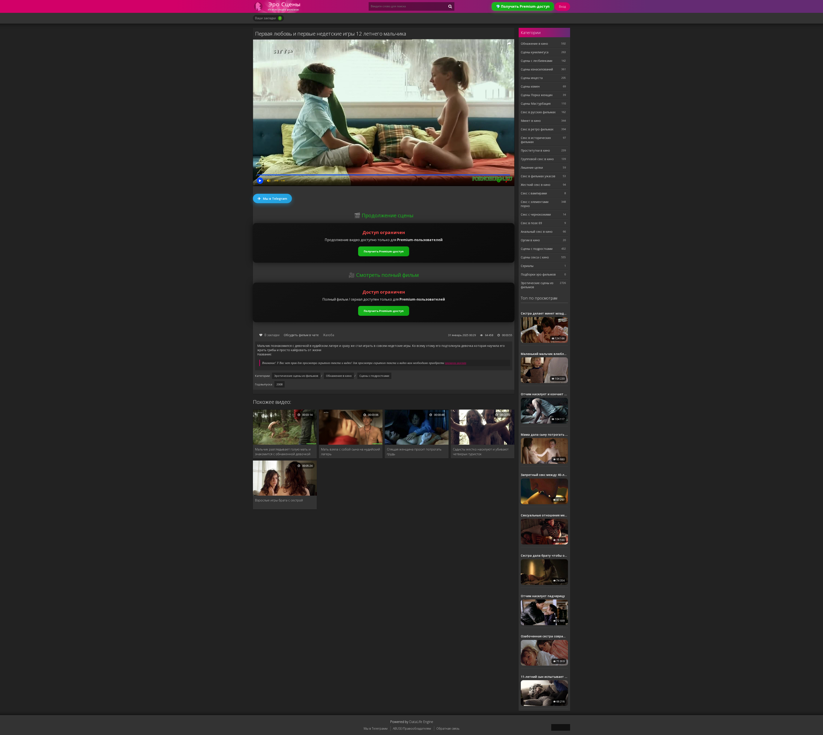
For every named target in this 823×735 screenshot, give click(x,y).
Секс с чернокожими (536, 214)
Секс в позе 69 (531, 223)
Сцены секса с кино (535, 257)
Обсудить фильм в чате (301, 335)
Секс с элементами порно (534, 204)
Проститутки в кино (535, 150)
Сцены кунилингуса (534, 52)
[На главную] (278, 6)
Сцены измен (530, 86)
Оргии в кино (530, 240)
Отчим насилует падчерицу (543, 596)
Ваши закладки (268, 18)
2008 (279, 384)
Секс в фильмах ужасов (538, 176)
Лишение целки (532, 167)
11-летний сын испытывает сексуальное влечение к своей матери (544, 677)
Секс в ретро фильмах (537, 129)
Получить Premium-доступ (384, 251)
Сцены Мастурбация (536, 103)
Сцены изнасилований (537, 69)
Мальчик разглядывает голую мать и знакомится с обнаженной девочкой (283, 451)
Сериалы (527, 266)
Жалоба (328, 335)
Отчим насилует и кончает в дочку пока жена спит (544, 394)
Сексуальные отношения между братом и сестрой (544, 515)
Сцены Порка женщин (537, 95)
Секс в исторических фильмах (536, 140)
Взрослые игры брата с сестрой (279, 500)
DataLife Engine (421, 721)
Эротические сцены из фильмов (296, 376)
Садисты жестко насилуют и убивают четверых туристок (481, 451)
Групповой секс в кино (537, 159)
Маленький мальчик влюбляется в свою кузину (544, 354)
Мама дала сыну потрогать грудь (544, 435)
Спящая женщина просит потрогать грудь (414, 451)
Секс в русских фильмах (538, 112)
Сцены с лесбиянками (536, 61)
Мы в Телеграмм (375, 728)
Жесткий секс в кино (535, 185)
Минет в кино (531, 121)
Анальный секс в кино (537, 232)
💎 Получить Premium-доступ (523, 6)
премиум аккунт (455, 363)
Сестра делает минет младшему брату (544, 313)
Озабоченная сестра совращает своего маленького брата (544, 636)
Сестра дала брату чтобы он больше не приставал (544, 556)
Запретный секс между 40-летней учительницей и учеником (544, 475)
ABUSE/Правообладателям (412, 728)
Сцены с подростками (374, 376)
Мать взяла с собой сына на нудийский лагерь (350, 451)
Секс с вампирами (534, 193)
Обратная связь (448, 728)
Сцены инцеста (532, 78)
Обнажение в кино (339, 376)
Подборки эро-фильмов (538, 274)
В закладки (271, 335)
